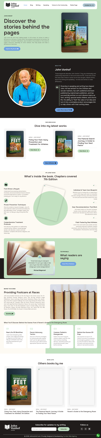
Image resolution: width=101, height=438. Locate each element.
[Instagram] (85, 428)
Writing (38, 5)
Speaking (46, 5)
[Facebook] (89, 428)
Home (25, 5)
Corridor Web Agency (70, 436)
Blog (31, 5)
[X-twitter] (81, 428)
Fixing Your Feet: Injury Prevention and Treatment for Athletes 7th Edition (18, 412)
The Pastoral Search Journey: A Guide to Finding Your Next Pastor (49, 412)
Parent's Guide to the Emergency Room (81, 411)
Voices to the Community (59, 5)
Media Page (73, 5)
